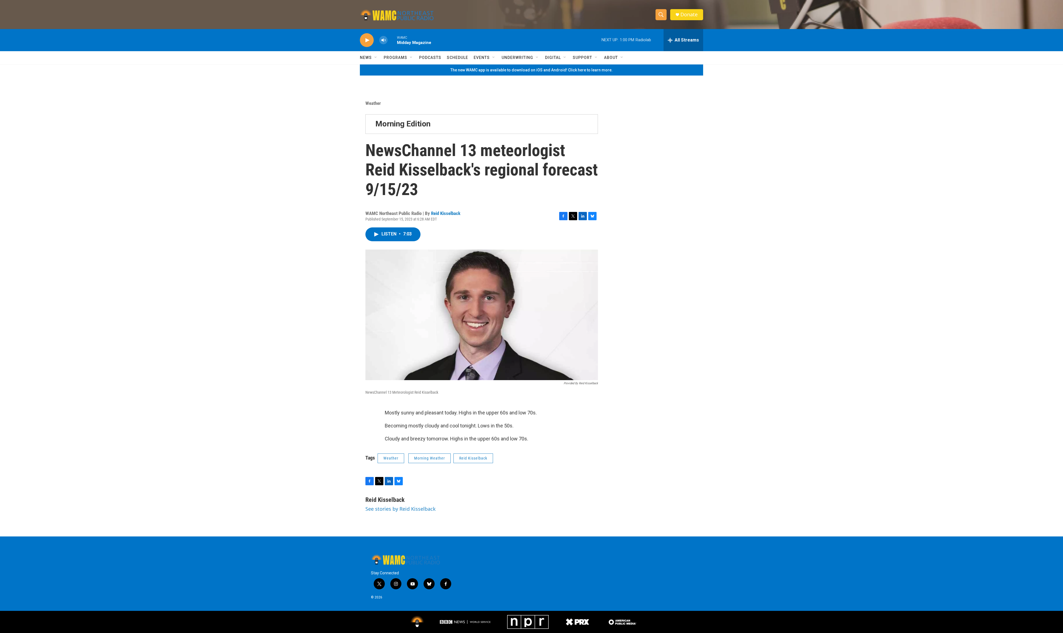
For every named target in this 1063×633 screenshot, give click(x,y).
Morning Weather (429, 458)
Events (482, 57)
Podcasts (430, 57)
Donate (689, 14)
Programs (395, 57)
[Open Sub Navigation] (376, 57)
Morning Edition (402, 123)
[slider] (392, 40)
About (611, 57)
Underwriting (517, 57)
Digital (553, 57)
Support (582, 57)
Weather (373, 103)
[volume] (383, 40)
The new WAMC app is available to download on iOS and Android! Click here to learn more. (531, 70)
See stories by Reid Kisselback (400, 508)
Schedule (457, 57)
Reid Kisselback (445, 213)
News (366, 57)
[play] (366, 40)
